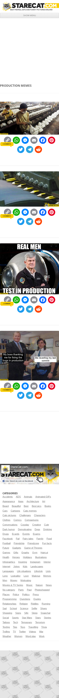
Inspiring (22, 562)
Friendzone (33, 543)
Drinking (47, 529)
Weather (7, 636)
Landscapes (37, 566)
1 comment (7, 303)
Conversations (10, 525)
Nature (39, 585)
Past (29, 590)
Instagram (35, 562)
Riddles (35, 604)
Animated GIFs (43, 496)
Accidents (8, 496)
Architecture (33, 501)
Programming (10, 599)
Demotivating (24, 529)
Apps (20, 501)
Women (18, 636)
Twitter (22, 631)
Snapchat (45, 613)
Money (13, 580)
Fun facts (47, 543)
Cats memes (30, 511)
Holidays (27, 557)
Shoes (43, 608)
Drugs (6, 534)
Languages (8, 571)
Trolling (6, 631)
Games (6, 552)
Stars (38, 617)
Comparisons (32, 520)
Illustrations (41, 557)
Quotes (37, 599)
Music (29, 585)
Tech (15, 622)
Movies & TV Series (13, 585)
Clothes (6, 520)
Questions (25, 599)
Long (5, 576)
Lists (48, 571)
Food (49, 538)
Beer (26, 506)
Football (7, 543)
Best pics (36, 506)
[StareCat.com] (29, 6)
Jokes (16, 566)
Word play (30, 636)
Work (42, 636)
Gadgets (16, 548)
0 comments (7, 144)
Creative (36, 525)
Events (26, 534)
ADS (18, 496)
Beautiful (16, 506)
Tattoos (6, 622)
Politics (26, 594)
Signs (18, 613)
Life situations (24, 571)
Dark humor (9, 529)
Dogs (37, 529)
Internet (6, 566)
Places (6, 594)
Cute (46, 525)
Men (5, 580)
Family (40, 538)
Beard (6, 506)
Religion (24, 604)
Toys (22, 627)
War (41, 631)
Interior (47, 562)
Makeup (36, 576)
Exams (36, 534)
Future (6, 548)
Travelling (33, 627)
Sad (5, 608)
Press (36, 594)
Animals (28, 496)
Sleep (34, 613)
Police (16, 594)
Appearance (9, 501)
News (49, 585)
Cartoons (15, 511)
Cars (5, 511)
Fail (18, 538)
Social (6, 617)
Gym (34, 552)
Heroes (16, 557)
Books (48, 506)
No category (9, 590)
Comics (18, 520)
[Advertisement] (29, 49)
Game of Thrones (33, 548)
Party (21, 590)
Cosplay (25, 525)
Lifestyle (38, 571)
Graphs (25, 552)
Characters (39, 515)
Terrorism (40, 622)
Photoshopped (42, 590)
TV (14, 631)
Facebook (8, 538)
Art (43, 501)
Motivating (25, 580)
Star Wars (27, 617)
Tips (15, 627)
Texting (6, 627)
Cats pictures (9, 515)
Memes (47, 576)
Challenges (25, 515)
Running (46, 604)
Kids (25, 566)
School (13, 608)
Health (6, 557)
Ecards (15, 534)
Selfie (34, 608)
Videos (32, 631)
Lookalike (15, 576)
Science (24, 608)
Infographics (9, 562)
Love (26, 576)
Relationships (9, 604)
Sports (15, 617)
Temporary (26, 622)
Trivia (44, 627)
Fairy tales (28, 538)
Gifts (15, 552)
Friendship (19, 543)
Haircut (44, 552)
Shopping (7, 613)
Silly (26, 613)
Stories (47, 617)
